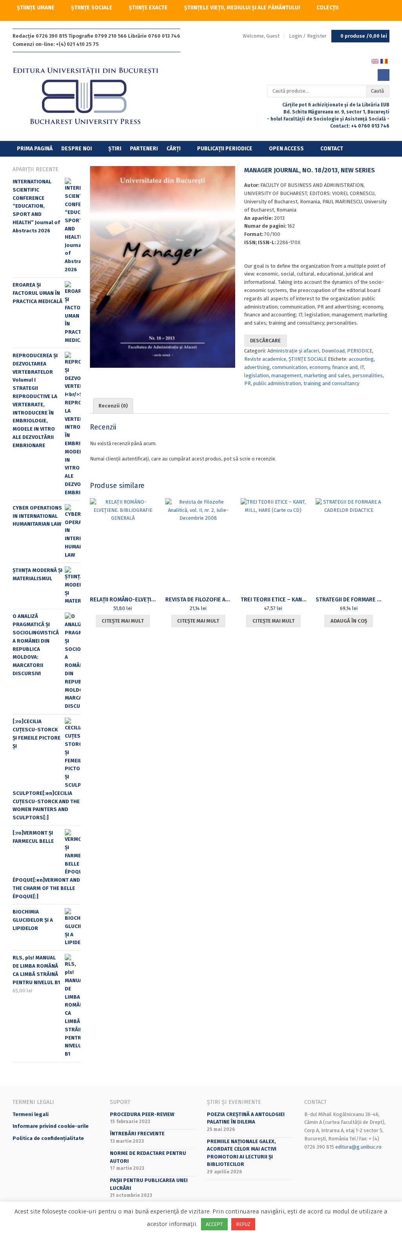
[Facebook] (383, 75)
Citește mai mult (123, 621)
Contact (331, 148)
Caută (377, 91)
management (286, 375)
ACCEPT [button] (214, 1224)
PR (247, 383)
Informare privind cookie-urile (51, 1126)
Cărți (173, 148)
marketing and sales (327, 375)
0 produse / (363, 36)
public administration (277, 383)
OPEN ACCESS (286, 148)
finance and (345, 367)
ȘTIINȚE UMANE (36, 7)
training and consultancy (331, 383)
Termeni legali (31, 1114)
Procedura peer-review (142, 1114)
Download (333, 351)
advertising (257, 367)
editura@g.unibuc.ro (358, 1147)
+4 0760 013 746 (370, 126)
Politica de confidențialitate (48, 1138)
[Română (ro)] (383, 61)
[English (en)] (374, 61)
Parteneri (144, 148)
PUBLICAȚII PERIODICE (224, 148)
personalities (368, 375)
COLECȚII (327, 7)
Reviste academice (265, 359)
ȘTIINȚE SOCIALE (91, 7)
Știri (114, 148)
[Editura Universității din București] (94, 96)
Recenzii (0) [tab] (113, 406)
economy (319, 367)
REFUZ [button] (243, 1224)
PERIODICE (359, 351)
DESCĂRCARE (265, 340)
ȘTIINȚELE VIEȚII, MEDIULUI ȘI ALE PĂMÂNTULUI (242, 7)
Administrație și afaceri (293, 351)
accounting (361, 359)
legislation (256, 375)
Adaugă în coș (349, 621)
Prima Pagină (35, 148)
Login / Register (308, 36)
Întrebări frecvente (137, 1133)
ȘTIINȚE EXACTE (148, 7)
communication (289, 367)
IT (362, 367)
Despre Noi (76, 148)
